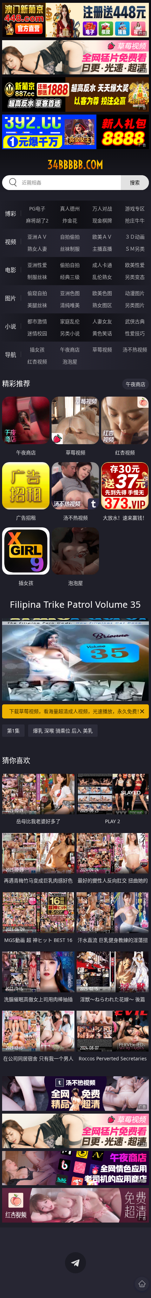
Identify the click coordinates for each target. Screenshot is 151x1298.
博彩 (10, 214)
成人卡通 (102, 265)
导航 (10, 355)
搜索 (135, 182)
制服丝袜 (37, 277)
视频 (10, 242)
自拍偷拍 (70, 236)
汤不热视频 (135, 349)
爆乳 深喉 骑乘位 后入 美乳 (63, 730)
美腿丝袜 (37, 305)
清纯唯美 (70, 305)
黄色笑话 (102, 333)
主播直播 (102, 248)
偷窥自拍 (37, 293)
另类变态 (135, 277)
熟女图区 (102, 305)
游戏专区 (135, 208)
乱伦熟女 (102, 277)
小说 (10, 326)
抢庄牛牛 (135, 220)
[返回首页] (142, 1284)
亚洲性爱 (37, 265)
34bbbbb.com (75, 165)
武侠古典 (135, 321)
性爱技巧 (135, 333)
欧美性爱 (135, 265)
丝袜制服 (70, 248)
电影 (10, 270)
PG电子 (37, 208)
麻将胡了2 (37, 220)
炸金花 (70, 220)
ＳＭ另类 (135, 248)
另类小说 (70, 333)
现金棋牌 (102, 220)
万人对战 (102, 208)
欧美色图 (102, 293)
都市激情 (37, 321)
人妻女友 (102, 321)
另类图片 (135, 305)
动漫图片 (135, 293)
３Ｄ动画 (135, 236)
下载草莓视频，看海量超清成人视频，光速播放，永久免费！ (75, 711)
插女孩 (37, 349)
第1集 (13, 730)
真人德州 (70, 208)
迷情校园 (37, 333)
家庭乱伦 (70, 321)
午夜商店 (70, 349)
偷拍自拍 (70, 265)
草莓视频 (102, 349)
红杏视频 (37, 361)
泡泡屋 (70, 361)
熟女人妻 (37, 248)
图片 (10, 298)
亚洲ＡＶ (37, 236)
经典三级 (70, 277)
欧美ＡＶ (102, 236)
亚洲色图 (70, 293)
